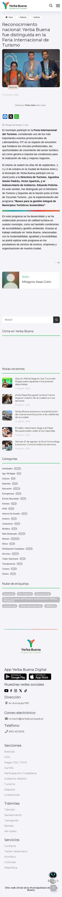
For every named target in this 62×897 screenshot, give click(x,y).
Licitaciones (7, 524)
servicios (10, 606)
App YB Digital (8, 473)
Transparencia (8, 564)
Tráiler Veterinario (30, 606)
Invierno (6, 519)
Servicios (6, 554)
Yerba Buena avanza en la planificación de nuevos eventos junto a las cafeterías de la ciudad (37, 414)
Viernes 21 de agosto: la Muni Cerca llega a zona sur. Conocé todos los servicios (37, 443)
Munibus (6, 529)
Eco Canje (24, 594)
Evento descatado (10, 498)
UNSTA (51, 606)
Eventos (6, 503)
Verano (5, 574)
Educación (7, 488)
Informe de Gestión (11, 514)
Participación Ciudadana (13, 549)
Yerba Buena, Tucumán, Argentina (31, 350)
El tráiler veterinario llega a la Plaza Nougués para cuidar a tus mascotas (35, 429)
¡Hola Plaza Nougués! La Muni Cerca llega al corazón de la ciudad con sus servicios (35, 398)
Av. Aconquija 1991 (19, 703)
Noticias (23, 17)
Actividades (7, 468)
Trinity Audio (30, 105)
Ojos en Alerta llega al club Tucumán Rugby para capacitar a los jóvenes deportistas (35, 381)
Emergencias (8, 493)
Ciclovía (5, 478)
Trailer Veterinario (10, 559)
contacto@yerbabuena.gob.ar (26, 718)
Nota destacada (9, 534)
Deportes (6, 483)
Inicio (11, 17)
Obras (5, 544)
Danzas (9, 594)
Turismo (6, 569)
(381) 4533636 (16, 731)
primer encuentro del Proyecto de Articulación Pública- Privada (31, 600)
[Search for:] (31, 319)
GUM (4, 508)
